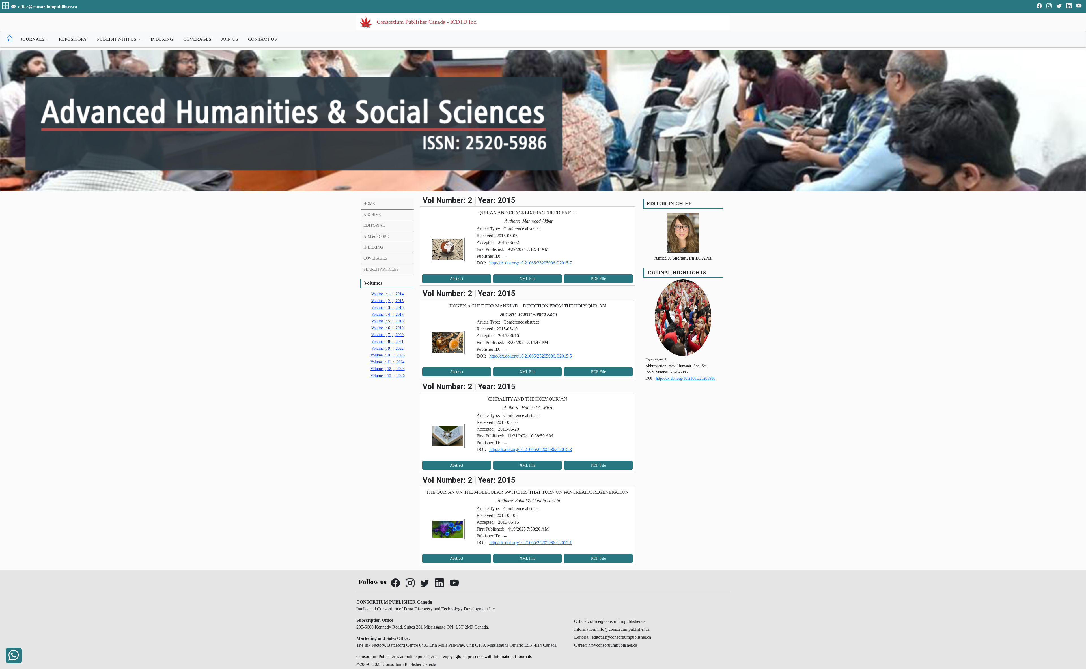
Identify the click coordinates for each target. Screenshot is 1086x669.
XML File (527, 279)
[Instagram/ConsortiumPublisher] (1049, 6)
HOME (369, 203)
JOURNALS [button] (33, 39)
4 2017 (387, 314)
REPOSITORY (73, 39)
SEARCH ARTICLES (381, 269)
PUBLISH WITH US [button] (117, 39)
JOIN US (229, 39)
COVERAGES (197, 39)
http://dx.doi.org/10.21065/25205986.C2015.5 (530, 356)
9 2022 (387, 348)
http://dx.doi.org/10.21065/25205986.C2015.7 (530, 262)
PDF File (598, 279)
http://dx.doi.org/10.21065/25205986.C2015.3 (530, 449)
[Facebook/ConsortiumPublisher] (1039, 6)
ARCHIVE (372, 214)
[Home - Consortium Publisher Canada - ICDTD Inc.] (9, 39)
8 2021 (387, 341)
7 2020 (387, 334)
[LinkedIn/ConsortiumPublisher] (1069, 6)
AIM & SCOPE (376, 236)
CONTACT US (262, 39)
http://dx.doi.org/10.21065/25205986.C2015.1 (530, 542)
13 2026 (387, 375)
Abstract (456, 279)
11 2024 (387, 362)
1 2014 (387, 294)
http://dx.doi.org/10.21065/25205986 (685, 378)
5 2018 (387, 321)
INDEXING (162, 39)
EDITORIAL (374, 225)
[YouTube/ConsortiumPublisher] (1079, 6)
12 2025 (387, 368)
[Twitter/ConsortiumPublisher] (1059, 6)
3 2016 (387, 307)
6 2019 (387, 328)
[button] (6, 6)
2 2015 (387, 300)
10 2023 (387, 355)
